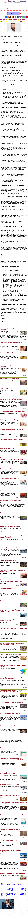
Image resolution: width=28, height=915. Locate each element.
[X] (10, 17)
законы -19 (16, 889)
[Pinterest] (27, 17)
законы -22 (10, 890)
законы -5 (3, 885)
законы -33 (3, 894)
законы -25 (3, 892)
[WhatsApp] (23, 17)
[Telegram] (25, 17)
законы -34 (10, 894)
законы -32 (23, 893)
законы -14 (10, 888)
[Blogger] (12, 17)
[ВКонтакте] (6, 17)
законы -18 (10, 889)
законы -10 (9, 887)
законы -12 (22, 887)
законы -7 (15, 885)
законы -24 (23, 890)
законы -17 (3, 889)
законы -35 (16, 894)
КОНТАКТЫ (17, 2)
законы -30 (10, 893)
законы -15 (16, 888)
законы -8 (20, 885)
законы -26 (10, 892)
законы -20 (23, 889)
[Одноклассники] (8, 17)
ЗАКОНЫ (5, 2)
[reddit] (15, 17)
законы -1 (3, 884)
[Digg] (13, 17)
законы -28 (23, 892)
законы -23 (16, 890)
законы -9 (3, 887)
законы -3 (15, 884)
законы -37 (3, 895)
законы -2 (9, 884)
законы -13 (3, 888)
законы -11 (15, 887)
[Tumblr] (19, 17)
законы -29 (3, 893)
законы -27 (16, 892)
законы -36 (23, 894)
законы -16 (23, 888)
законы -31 (16, 893)
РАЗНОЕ (11, 2)
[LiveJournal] (17, 17)
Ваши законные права (18, 1)
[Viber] (21, 17)
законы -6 (9, 885)
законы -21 (3, 890)
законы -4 (20, 884)
